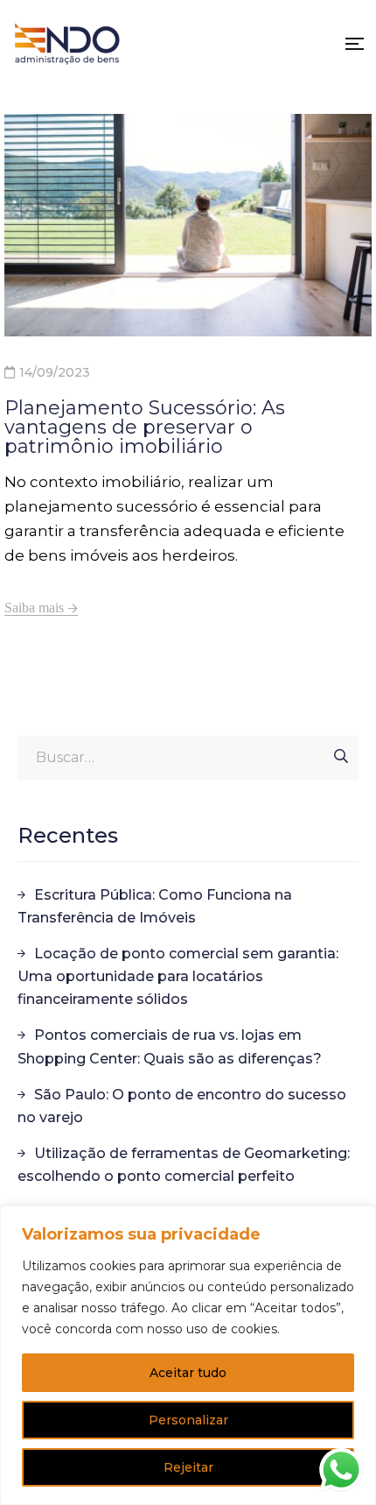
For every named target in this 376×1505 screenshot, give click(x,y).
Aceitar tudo (188, 1373)
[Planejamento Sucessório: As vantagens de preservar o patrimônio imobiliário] (188, 225)
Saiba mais (34, 607)
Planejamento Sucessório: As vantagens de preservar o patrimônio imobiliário (144, 427)
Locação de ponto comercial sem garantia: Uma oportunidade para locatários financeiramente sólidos (177, 976)
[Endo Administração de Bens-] (67, 44)
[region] (188, 1355)
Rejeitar (188, 1467)
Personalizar (188, 1420)
